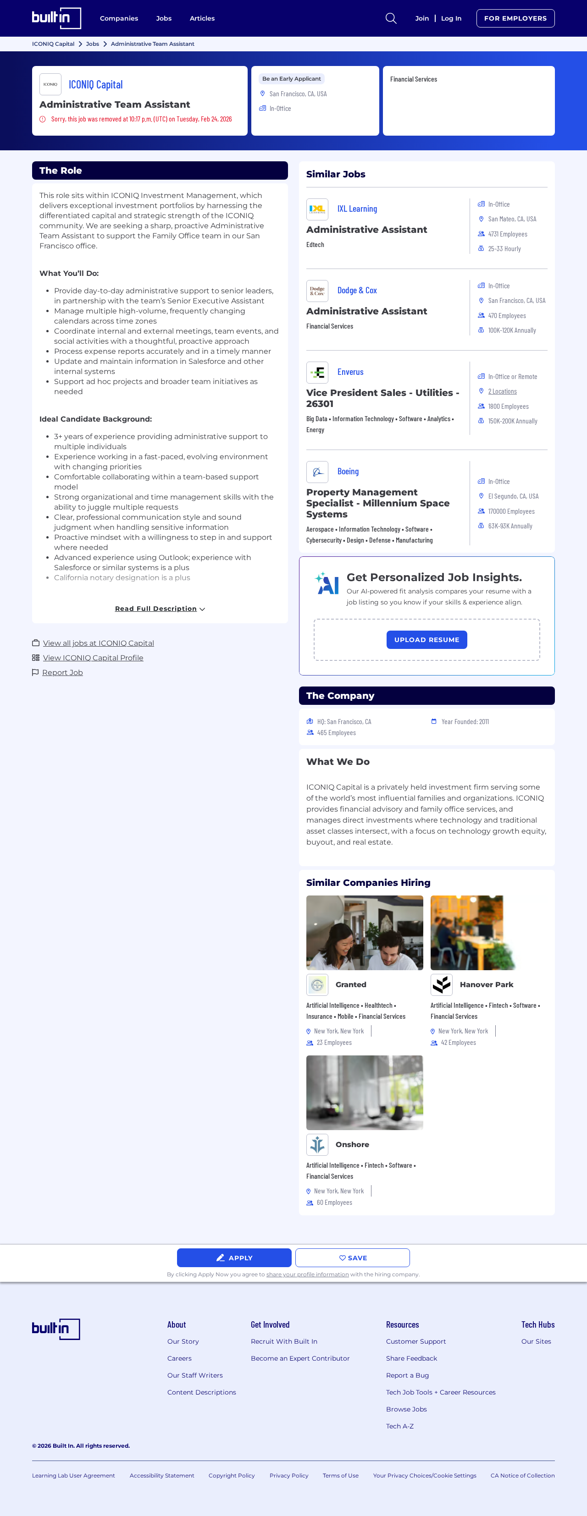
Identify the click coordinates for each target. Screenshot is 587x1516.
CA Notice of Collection (523, 1475)
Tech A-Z (400, 1426)
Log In (451, 18)
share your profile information (307, 1274)
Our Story (183, 1341)
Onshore (352, 1144)
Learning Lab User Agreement (73, 1475)
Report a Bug (407, 1375)
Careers (179, 1358)
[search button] (391, 18)
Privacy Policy (289, 1475)
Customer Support (416, 1341)
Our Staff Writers (195, 1375)
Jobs (164, 18)
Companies (119, 18)
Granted (351, 984)
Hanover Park (487, 984)
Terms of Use (341, 1475)
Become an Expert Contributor (300, 1358)
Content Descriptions (201, 1392)
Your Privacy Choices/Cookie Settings (424, 1475)
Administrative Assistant (366, 229)
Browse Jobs (406, 1409)
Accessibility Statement (162, 1475)
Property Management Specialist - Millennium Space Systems (378, 503)
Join (422, 18)
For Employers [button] (515, 18)
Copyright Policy (232, 1475)
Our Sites (536, 1341)
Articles (202, 18)
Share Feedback (411, 1358)
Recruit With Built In (284, 1341)
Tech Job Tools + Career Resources (441, 1392)
